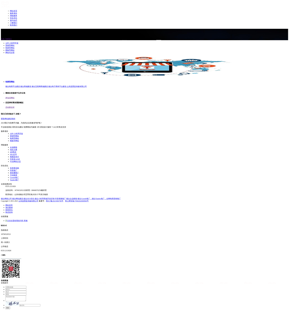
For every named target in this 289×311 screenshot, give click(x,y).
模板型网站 (9, 50)
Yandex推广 (14, 180)
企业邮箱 (13, 147)
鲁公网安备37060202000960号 (77, 201)
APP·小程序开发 (11, 43)
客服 (25, 221)
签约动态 (13, 20)
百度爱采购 (14, 168)
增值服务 (13, 16)
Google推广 (14, 177)
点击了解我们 (6, 39)
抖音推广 (13, 170)
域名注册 (13, 150)
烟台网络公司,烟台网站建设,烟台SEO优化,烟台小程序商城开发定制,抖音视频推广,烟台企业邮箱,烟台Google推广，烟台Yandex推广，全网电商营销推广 (61, 199)
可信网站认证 (15, 161)
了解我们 (13, 23)
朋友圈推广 (14, 173)
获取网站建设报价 (8, 119)
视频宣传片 (14, 157)
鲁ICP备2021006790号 (54, 201)
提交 (7, 308)
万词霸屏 (13, 175)
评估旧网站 (9, 98)
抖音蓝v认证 (15, 159)
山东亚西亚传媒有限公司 (28, 201)
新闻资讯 (9, 210)
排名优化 (13, 18)
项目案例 (9, 207)
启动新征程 (9, 107)
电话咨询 (9, 212)
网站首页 (13, 11)
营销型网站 (9, 45)
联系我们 (13, 25)
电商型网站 (9, 48)
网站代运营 (9, 53)
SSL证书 (13, 154)
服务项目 (13, 13)
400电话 (13, 152)
